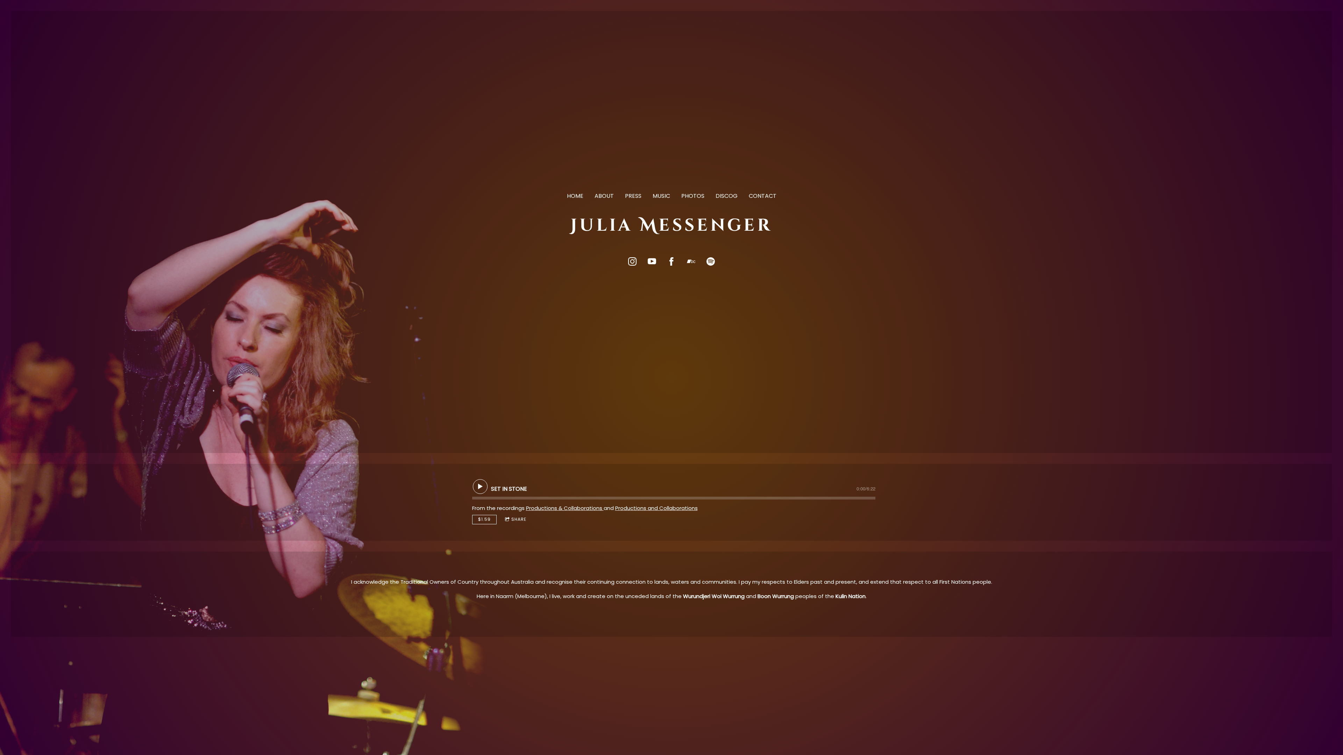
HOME (575, 196)
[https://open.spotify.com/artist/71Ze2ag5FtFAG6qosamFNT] (710, 261)
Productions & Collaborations (565, 508)
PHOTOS (692, 196)
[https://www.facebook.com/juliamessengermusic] (671, 261)
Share (518, 519)
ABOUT (604, 196)
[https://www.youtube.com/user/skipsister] (652, 261)
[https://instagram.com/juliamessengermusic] (632, 261)
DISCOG (727, 196)
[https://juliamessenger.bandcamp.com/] (691, 261)
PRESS (633, 196)
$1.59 (484, 519)
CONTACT (762, 196)
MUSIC (661, 196)
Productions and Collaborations (656, 508)
